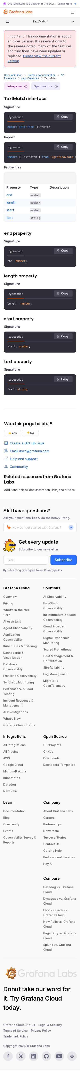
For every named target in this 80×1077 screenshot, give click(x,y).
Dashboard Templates (59, 764)
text (9, 218)
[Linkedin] (33, 1056)
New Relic (10, 791)
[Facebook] (8, 1056)
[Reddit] (72, 1056)
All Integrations (14, 745)
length (11, 202)
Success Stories (54, 837)
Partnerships (52, 824)
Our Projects (52, 745)
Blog (6, 817)
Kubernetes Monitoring (20, 646)
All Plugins (10, 751)
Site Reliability (53, 667)
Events (8, 831)
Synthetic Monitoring (18, 682)
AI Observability (54, 596)
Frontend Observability (20, 676)
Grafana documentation (41, 75)
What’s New (12, 718)
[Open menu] (73, 12)
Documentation (13, 75)
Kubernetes (11, 778)
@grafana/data (30, 78)
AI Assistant (12, 621)
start (10, 210)
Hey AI (48, 864)
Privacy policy (53, 570)
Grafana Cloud (41, 998)
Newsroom (51, 831)
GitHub (48, 751)
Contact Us (51, 844)
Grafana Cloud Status (19, 725)
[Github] (46, 1056)
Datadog (9, 784)
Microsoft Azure (14, 771)
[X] (20, 1056)
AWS (6, 758)
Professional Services (59, 857)
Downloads (51, 758)
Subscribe (63, 560)
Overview (10, 596)
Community (11, 824)
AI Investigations (15, 712)
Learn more (65, 3)
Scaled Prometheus (57, 649)
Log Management (56, 674)
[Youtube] (59, 1056)
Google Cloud (13, 764)
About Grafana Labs (58, 811)
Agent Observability (17, 628)
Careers (49, 817)
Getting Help (52, 850)
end (9, 195)
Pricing (8, 603)
